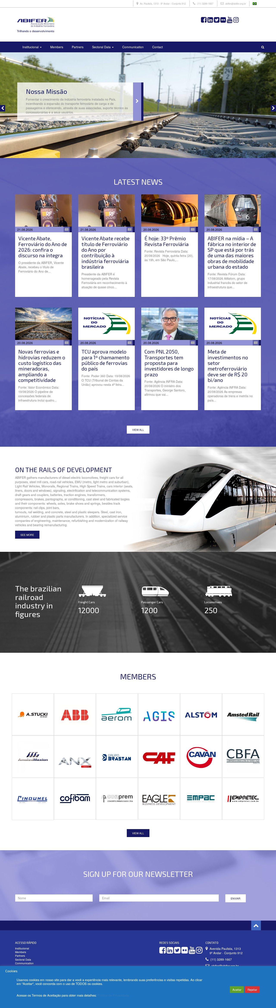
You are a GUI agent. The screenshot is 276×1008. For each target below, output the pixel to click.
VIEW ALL (138, 429)
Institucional (30, 47)
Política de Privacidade (113, 995)
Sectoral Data (101, 47)
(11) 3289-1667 (205, 3)
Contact (157, 47)
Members (56, 47)
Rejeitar (252, 990)
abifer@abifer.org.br (235, 3)
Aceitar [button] (236, 990)
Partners (77, 47)
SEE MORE (27, 535)
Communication (133, 47)
